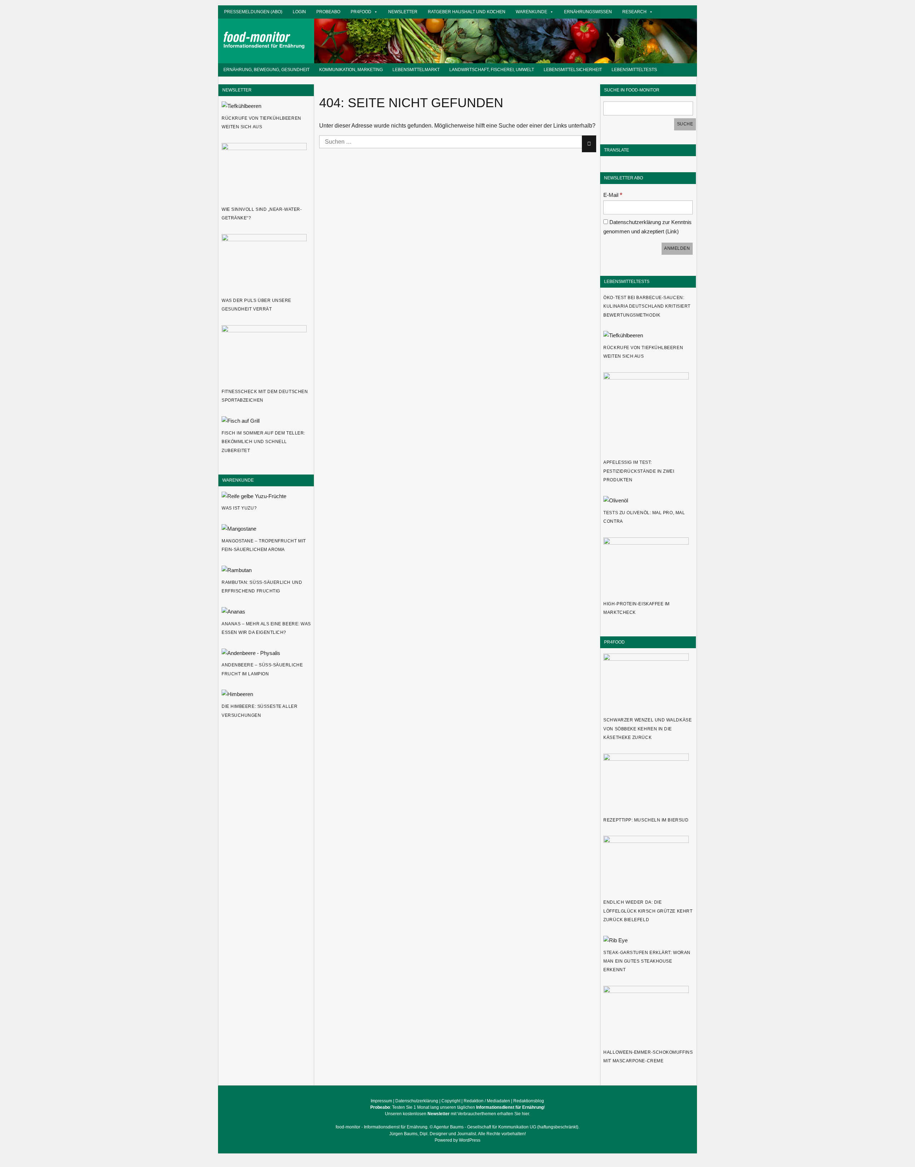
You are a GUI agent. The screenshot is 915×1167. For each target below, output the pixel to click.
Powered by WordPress (457, 1140)
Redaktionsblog (528, 1100)
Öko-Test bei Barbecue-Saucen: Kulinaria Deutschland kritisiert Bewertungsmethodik (646, 306)
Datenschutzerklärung (416, 1100)
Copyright (450, 1100)
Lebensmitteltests (634, 69)
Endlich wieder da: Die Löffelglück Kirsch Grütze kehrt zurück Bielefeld (647, 911)
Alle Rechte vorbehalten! (502, 1133)
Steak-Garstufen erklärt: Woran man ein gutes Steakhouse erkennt (646, 961)
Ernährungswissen (588, 11)
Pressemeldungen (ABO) (253, 11)
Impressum (381, 1100)
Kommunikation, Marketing (351, 69)
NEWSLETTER (237, 90)
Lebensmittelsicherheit (573, 69)
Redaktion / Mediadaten (487, 1100)
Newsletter (402, 11)
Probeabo (328, 11)
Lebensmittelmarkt (416, 69)
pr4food (361, 11)
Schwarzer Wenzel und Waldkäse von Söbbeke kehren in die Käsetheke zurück (647, 728)
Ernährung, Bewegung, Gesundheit (266, 69)
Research (634, 11)
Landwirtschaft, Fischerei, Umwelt (491, 69)
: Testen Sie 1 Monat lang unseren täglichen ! (457, 1107)
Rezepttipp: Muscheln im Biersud (645, 820)
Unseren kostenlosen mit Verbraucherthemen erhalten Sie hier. (457, 1113)
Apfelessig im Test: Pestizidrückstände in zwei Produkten (638, 471)
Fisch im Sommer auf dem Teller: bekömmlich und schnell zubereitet (263, 442)
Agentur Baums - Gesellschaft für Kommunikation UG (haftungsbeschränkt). (506, 1126)
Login (299, 11)
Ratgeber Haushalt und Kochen (466, 11)
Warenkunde (531, 11)
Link (672, 231)
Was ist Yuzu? (239, 508)
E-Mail (612, 195)
